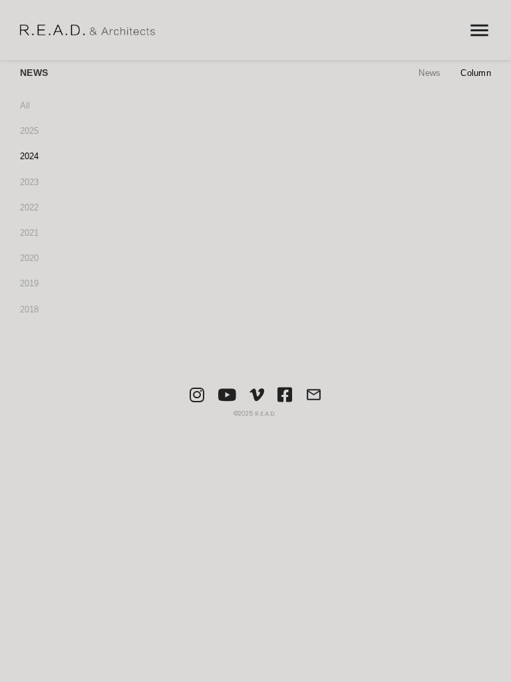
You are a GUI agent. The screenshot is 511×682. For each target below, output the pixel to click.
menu (479, 30)
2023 (29, 182)
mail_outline (313, 394)
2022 (29, 207)
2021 (29, 233)
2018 (29, 309)
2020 (29, 258)
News (429, 73)
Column (475, 73)
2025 (29, 131)
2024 (29, 156)
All (25, 106)
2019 (29, 283)
